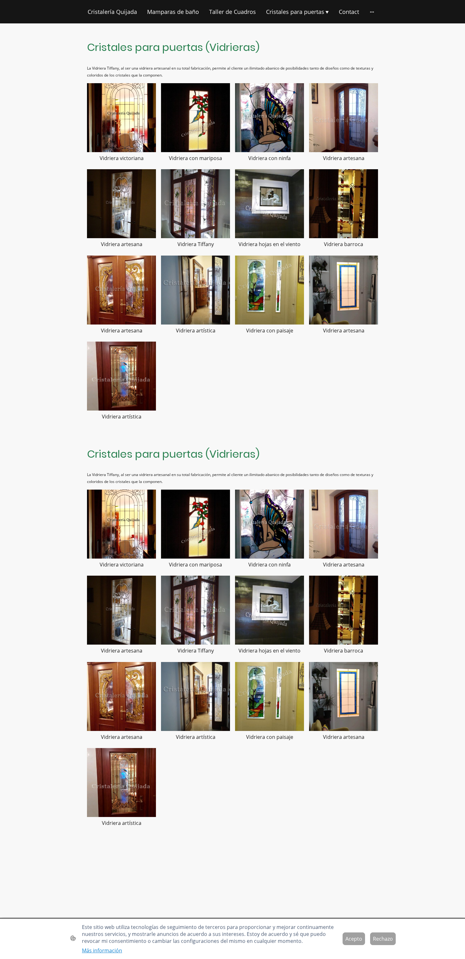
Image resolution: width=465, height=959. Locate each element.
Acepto (353, 938)
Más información (102, 950)
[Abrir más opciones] (372, 11)
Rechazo (383, 938)
